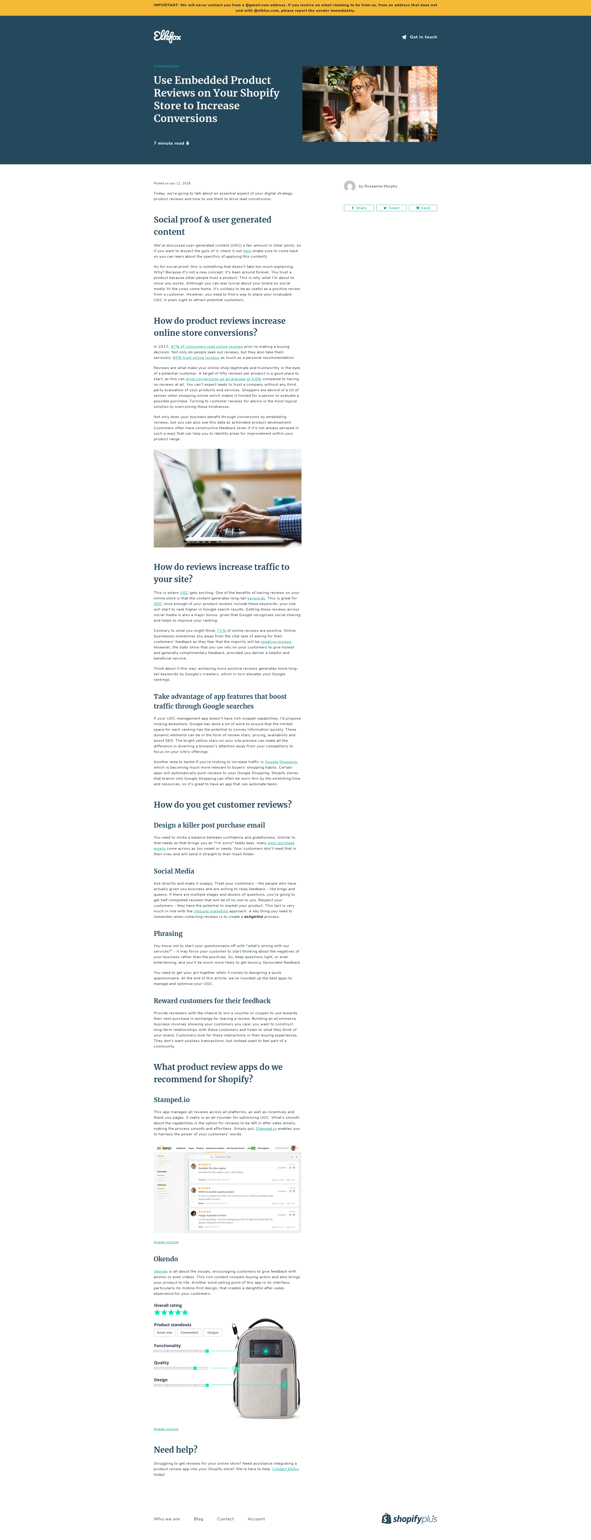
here (247, 251)
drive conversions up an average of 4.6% (223, 379)
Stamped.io (266, 1128)
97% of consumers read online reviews (207, 346)
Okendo (161, 1271)
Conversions (166, 66)
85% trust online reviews (196, 357)
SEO (158, 603)
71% (221, 630)
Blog (198, 1519)
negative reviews (276, 641)
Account (256, 1519)
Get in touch (423, 37)
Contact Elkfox (285, 1469)
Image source (166, 1242)
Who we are (167, 1519)
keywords (256, 598)
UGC (184, 592)
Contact (225, 1519)
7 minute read (170, 143)
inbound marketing (211, 911)
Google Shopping (281, 761)
